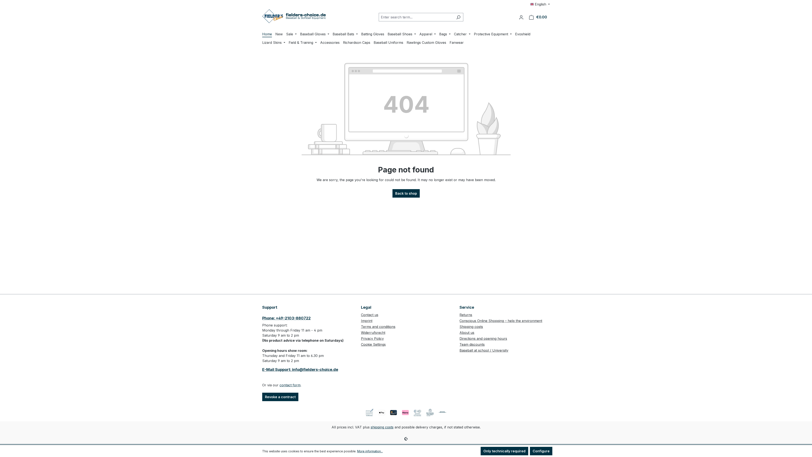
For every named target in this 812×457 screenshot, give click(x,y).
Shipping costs (471, 327)
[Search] (458, 17)
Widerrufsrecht (373, 332)
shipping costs (382, 427)
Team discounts (472, 344)
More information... (370, 451)
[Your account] (521, 17)
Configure (541, 451)
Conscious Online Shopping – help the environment (500, 321)
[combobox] (416, 17)
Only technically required (504, 451)
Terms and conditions (378, 327)
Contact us (369, 315)
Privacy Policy (372, 338)
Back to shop (406, 193)
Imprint (366, 321)
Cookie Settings (373, 344)
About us (466, 332)
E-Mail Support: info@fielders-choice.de (300, 369)
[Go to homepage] (294, 16)
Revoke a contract (280, 397)
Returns (465, 315)
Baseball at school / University (483, 350)
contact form (290, 385)
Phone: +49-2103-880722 (286, 318)
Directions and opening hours (483, 338)
